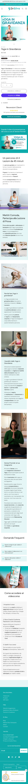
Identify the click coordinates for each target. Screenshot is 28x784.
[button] (2, 8)
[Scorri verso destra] (17, 44)
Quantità (3, 82)
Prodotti (5, 698)
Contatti (5, 726)
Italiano (19, 767)
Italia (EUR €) (8, 767)
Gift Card (5, 700)
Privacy (5, 741)
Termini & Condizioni (9, 712)
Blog (4, 720)
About (5, 724)
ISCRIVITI (24, 750)
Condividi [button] (5, 102)
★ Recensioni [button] (26, 393)
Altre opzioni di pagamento (14, 99)
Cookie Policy (12, 741)
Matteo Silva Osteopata (9, 722)
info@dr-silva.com (8, 739)
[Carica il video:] (14, 142)
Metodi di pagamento (9, 708)
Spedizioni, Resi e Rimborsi (10, 710)
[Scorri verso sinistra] (10, 44)
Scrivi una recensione (14, 116)
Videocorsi (6, 696)
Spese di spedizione (11, 64)
